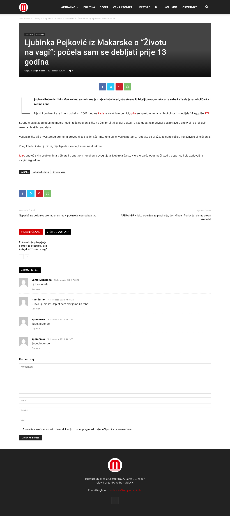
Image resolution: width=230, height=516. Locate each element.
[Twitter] (110, 86)
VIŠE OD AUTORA (58, 232)
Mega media (39, 70)
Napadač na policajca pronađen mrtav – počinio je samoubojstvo (57, 215)
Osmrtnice (189, 7)
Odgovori (36, 289)
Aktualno (68, 7)
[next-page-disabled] (27, 256)
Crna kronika (122, 7)
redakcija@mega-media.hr (126, 490)
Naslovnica (24, 18)
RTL (207, 113)
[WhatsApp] (127, 86)
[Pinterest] (119, 86)
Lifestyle (143, 7)
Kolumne (171, 7)
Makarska (40, 34)
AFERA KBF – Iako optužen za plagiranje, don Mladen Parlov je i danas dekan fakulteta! (166, 217)
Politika (89, 7)
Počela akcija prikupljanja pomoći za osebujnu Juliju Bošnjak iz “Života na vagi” (33, 246)
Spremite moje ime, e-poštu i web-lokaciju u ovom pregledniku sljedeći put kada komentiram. (77, 429)
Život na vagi (59, 172)
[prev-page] (21, 256)
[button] (206, 7)
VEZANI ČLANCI (31, 232)
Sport (104, 7)
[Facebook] (102, 86)
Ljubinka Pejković (41, 172)
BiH (157, 7)
